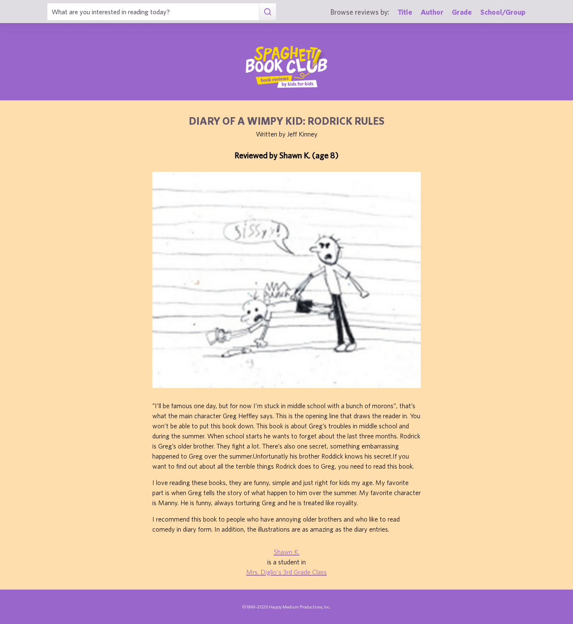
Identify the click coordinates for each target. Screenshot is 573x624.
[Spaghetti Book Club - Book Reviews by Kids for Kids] (286, 67)
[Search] (267, 11)
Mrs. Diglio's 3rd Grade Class (286, 572)
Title (405, 12)
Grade (462, 12)
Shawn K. (287, 552)
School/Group (503, 12)
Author (432, 12)
